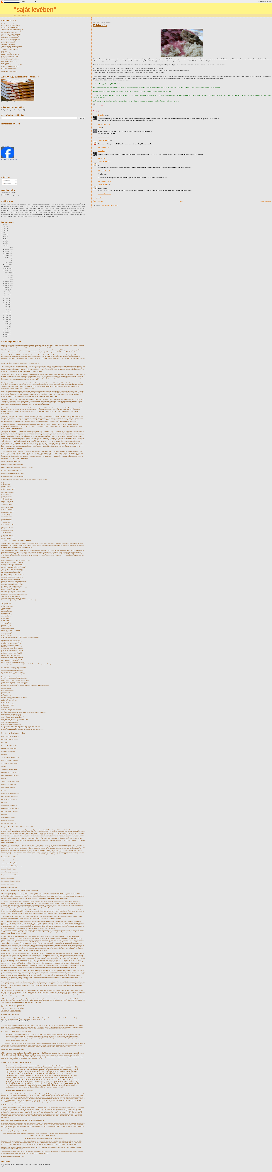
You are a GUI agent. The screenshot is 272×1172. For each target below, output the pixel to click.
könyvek (47, 210)
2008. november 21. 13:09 (104, 181)
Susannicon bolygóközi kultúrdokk (10, 196)
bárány (34, 204)
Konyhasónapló (5, 194)
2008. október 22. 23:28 (104, 124)
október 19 (7, 264)
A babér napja (4, 204)
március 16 (7, 319)
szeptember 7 (8, 277)
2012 (4, 238)
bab (29, 204)
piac (68, 212)
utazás (14, 216)
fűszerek (72, 206)
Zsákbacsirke (100, 25)
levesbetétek (4, 212)
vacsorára (30, 216)
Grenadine (101, 115)
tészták (77, 214)
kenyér (3, 210)
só (19, 214)
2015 (4, 232)
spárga (33, 214)
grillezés (5, 208)
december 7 (8, 251)
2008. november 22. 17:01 (104, 194)
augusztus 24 (8, 281)
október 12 (7, 268)
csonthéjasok (69, 204)
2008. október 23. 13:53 (104, 158)
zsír (57, 216)
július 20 (7, 291)
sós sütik (24, 214)
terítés (71, 214)
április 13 (7, 313)
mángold (21, 212)
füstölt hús (64, 206)
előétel (21, 206)
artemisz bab (23, 204)
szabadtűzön (49, 214)
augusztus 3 (8, 287)
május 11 (7, 306)
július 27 (7, 289)
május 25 (7, 302)
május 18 (7, 304)
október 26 (7, 263)
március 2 (7, 323)
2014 (4, 234)
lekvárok (75, 210)
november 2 (8, 261)
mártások (102, 105)
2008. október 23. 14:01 (104, 171)
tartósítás (66, 214)
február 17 (7, 327)
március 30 (7, 315)
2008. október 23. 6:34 (103, 137)
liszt (16, 212)
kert (8, 210)
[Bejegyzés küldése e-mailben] (94, 104)
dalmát (76, 204)
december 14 (8, 249)
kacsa (53, 208)
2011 (4, 240)
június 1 (7, 300)
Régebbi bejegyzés (265, 201)
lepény (81, 210)
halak (27, 208)
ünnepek (21, 216)
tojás (84, 214)
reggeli (78, 212)
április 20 (7, 312)
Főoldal (181, 201)
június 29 (7, 293)
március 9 (7, 321)
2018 (4, 226)
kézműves (14, 210)
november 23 (8, 255)
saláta (15, 214)
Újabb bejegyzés (98, 201)
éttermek (42, 206)
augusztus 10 (8, 285)
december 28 (8, 247)
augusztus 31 (8, 279)
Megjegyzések (7, 183)
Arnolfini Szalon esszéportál (8, 192)
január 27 (7, 332)
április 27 (7, 310)
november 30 (8, 253)
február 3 (7, 330)
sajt (10, 214)
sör (29, 214)
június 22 (7, 294)
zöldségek (47, 216)
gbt (79, 206)
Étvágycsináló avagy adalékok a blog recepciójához (14, 110)
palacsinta (64, 212)
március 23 (7, 317)
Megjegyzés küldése (98, 198)
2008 (4, 245)
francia (58, 206)
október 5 (7, 270)
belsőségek (47, 204)
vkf (40, 216)
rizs (82, 212)
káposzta (57, 208)
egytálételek (15, 206)
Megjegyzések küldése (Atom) (109, 205)
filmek (53, 206)
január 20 (7, 334)
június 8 (7, 298)
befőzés (40, 204)
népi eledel (43, 212)
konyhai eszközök (28, 210)
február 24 (7, 325)
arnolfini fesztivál (13, 204)
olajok (51, 212)
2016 (4, 230)
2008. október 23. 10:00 (104, 147)
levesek (11, 212)
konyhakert (39, 210)
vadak (35, 216)
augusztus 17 (8, 283)
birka (53, 204)
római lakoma (4, 214)
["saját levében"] (7, 158)
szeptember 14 (8, 276)
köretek (55, 210)
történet (5, 216)
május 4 (7, 308)
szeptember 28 (8, 272)
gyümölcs (13, 208)
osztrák (58, 212)
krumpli (68, 210)
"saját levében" (35, 9)
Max (99, 127)
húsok (98, 105)
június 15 (7, 296)
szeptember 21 (8, 274)
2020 (4, 225)
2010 (4, 242)
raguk (72, 212)
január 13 (7, 336)
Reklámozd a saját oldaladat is (9, 159)
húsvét (41, 208)
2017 (4, 228)
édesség (82, 204)
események (30, 206)
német (36, 212)
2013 (4, 236)
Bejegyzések (7, 180)
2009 (4, 244)
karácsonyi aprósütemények (68, 208)
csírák (62, 204)
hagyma (21, 208)
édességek (6, 206)
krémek (62, 210)
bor (57, 204)
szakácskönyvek (58, 214)
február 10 (7, 329)
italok (47, 208)
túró (10, 216)
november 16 (8, 257)
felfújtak (48, 206)
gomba (83, 206)
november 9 (8, 259)
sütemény (39, 214)
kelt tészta (79, 208)
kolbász (20, 210)
